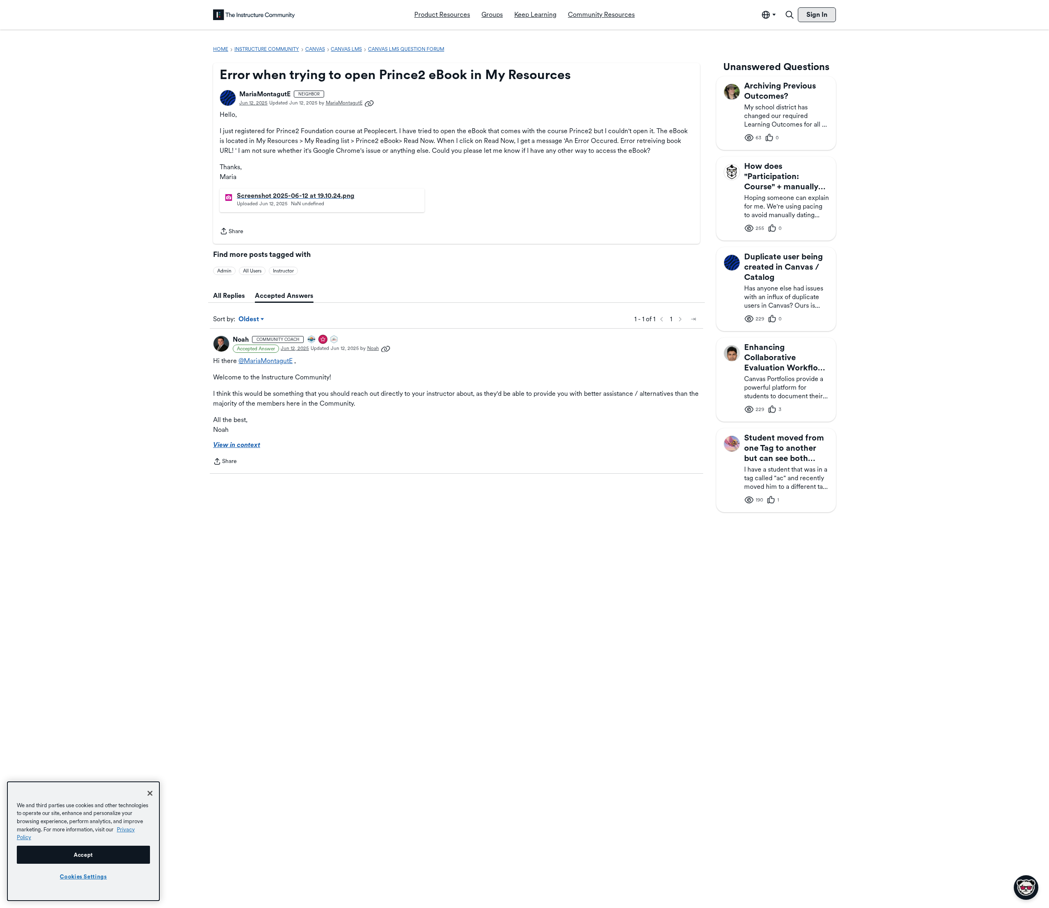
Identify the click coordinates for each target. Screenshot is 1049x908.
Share (231, 232)
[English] (254, 14)
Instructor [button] (283, 271)
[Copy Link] (369, 103)
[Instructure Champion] (312, 340)
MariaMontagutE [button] (265, 94)
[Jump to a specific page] (693, 319)
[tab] (229, 296)
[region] (83, 841)
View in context (236, 445)
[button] (228, 98)
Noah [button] (241, 339)
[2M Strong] (334, 340)
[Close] (150, 793)
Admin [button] (224, 271)
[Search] (789, 14)
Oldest (249, 319)
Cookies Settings (83, 876)
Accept (83, 854)
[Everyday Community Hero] (323, 340)
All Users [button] (252, 271)
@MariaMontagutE (265, 361)
